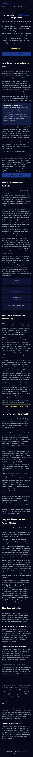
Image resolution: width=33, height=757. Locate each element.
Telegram (6, 6)
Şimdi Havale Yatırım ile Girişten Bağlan (16, 406)
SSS (3, 6)
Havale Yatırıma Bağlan (16, 54)
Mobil (11, 6)
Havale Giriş (17, 6)
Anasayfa (16, 753)
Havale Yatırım (24, 6)
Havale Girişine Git (16, 48)
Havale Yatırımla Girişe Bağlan (16, 175)
